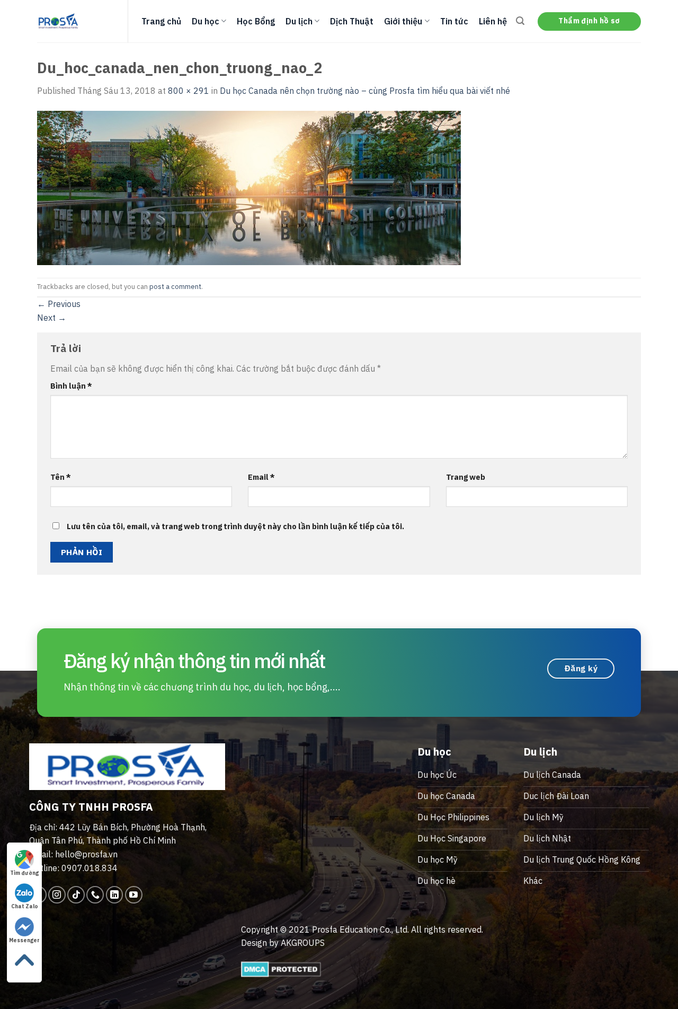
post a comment (175, 286)
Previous (59, 304)
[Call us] (95, 894)
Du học (205, 21)
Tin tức (454, 21)
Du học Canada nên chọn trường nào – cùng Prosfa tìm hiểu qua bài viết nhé (365, 90)
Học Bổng (256, 21)
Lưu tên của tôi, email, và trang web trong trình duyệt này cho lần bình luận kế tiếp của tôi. (235, 526)
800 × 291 (188, 90)
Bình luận (71, 386)
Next (51, 317)
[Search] (520, 21)
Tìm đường (24, 873)
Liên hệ (493, 21)
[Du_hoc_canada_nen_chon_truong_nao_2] (249, 186)
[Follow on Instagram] (57, 894)
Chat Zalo (24, 906)
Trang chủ (161, 21)
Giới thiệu (403, 21)
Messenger (24, 940)
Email (261, 477)
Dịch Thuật (351, 21)
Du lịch (299, 21)
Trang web (465, 477)
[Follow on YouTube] (133, 894)
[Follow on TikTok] (76, 894)
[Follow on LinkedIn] (114, 894)
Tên (60, 477)
